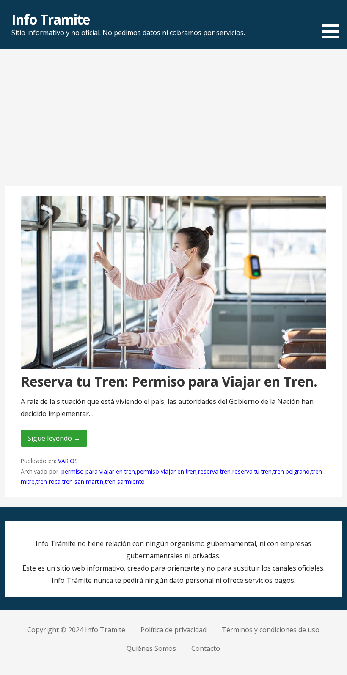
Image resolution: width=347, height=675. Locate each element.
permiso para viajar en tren (98, 471)
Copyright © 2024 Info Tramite (76, 629)
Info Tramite (50, 19)
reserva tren (214, 471)
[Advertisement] (173, 122)
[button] (333, 20)
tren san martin (82, 481)
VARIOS (68, 461)
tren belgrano (291, 471)
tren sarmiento (125, 481)
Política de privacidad (173, 629)
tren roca (48, 481)
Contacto (205, 648)
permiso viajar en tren (166, 471)
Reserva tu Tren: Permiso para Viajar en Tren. (169, 381)
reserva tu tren (252, 471)
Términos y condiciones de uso (270, 629)
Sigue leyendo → (54, 438)
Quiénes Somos (151, 648)
